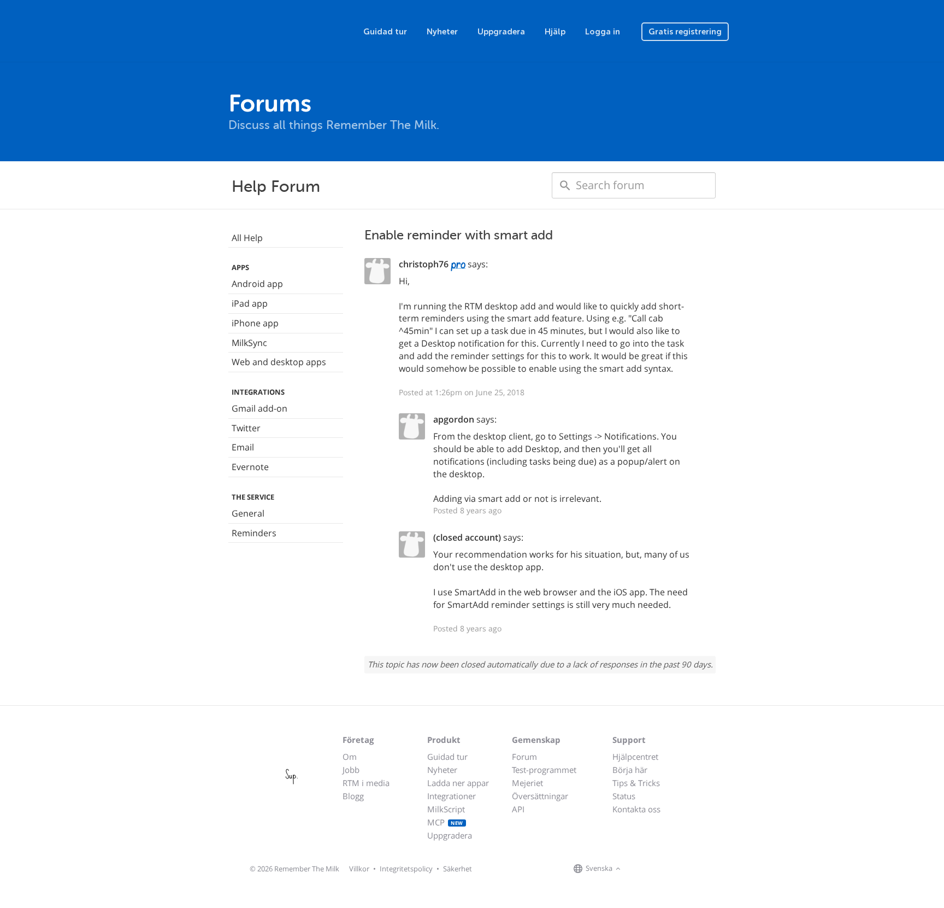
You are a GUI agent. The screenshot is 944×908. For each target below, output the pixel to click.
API (518, 809)
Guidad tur (385, 32)
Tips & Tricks (636, 782)
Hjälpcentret (635, 756)
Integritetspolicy (406, 869)
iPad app (250, 303)
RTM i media (366, 782)
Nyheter (442, 32)
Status (623, 795)
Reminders (254, 533)
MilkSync (249, 343)
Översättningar (540, 795)
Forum (524, 756)
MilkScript (446, 809)
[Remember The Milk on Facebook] (639, 869)
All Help (247, 238)
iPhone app (255, 323)
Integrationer (451, 795)
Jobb (351, 769)
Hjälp (555, 32)
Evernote (250, 467)
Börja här (629, 769)
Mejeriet (527, 782)
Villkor (359, 869)
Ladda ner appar (458, 782)
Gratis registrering (685, 32)
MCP (445, 822)
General (248, 513)
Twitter (246, 428)
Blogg (353, 795)
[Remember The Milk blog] (668, 869)
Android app (257, 284)
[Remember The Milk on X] (654, 869)
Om (350, 756)
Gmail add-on (259, 408)
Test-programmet (544, 769)
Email (243, 447)
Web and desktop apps (279, 362)
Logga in (602, 32)
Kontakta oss (636, 809)
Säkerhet (457, 869)
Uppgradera (501, 32)
